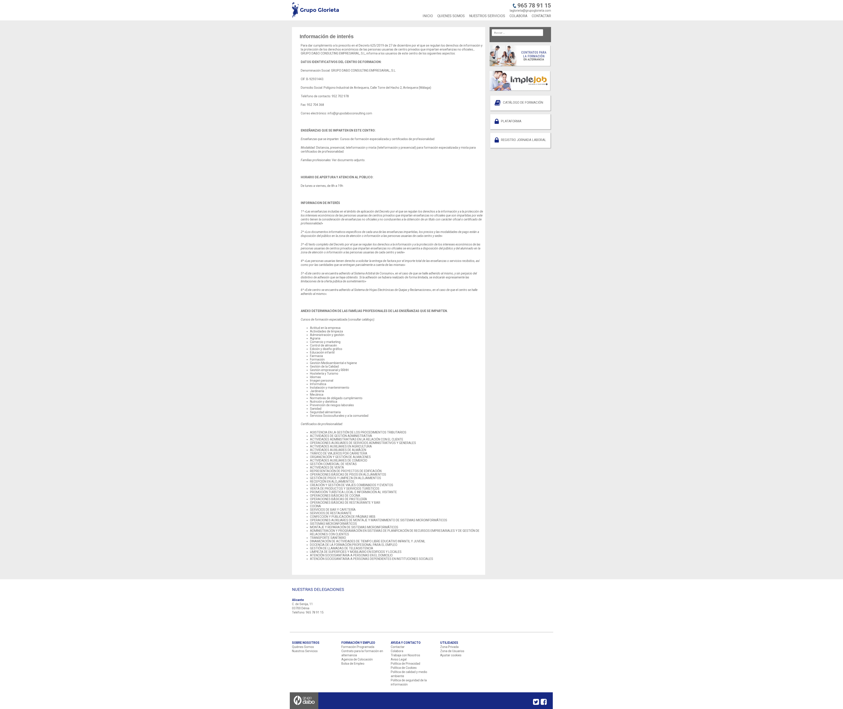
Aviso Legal (399, 659)
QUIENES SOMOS (451, 16)
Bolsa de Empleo (352, 663)
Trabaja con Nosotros (405, 655)
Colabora (397, 651)
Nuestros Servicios (305, 651)
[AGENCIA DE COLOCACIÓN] (520, 90)
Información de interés (327, 36)
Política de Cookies (404, 667)
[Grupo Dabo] (304, 707)
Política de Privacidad (405, 663)
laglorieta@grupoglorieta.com (530, 10)
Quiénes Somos (303, 647)
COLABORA (518, 16)
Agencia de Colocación (357, 659)
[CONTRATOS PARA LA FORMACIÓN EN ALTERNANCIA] (520, 66)
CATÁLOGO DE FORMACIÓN (523, 103)
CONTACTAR (541, 16)
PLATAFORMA (511, 121)
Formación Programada (357, 647)
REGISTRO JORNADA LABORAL (523, 140)
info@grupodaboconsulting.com (350, 113)
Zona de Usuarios (452, 651)
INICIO (428, 16)
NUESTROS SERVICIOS (487, 16)
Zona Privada (449, 647)
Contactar (398, 647)
